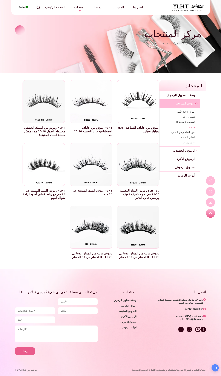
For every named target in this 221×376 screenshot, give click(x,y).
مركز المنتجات (170, 43)
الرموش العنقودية (128, 311)
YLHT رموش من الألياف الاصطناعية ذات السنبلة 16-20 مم (93, 131)
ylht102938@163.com (191, 319)
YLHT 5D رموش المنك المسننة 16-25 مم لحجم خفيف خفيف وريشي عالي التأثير (139, 194)
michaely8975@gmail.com (189, 316)
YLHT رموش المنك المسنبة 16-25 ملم (92, 192)
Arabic (22, 7)
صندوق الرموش (128, 322)
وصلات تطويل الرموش (125, 300)
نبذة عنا (99, 7)
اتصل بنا (138, 7)
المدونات (118, 7)
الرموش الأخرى (129, 316)
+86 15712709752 (194, 308)
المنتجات (79, 7)
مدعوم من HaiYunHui (26, 370)
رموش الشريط (129, 305)
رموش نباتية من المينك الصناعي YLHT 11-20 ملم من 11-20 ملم (139, 255)
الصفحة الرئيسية (55, 7)
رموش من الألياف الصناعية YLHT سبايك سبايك (138, 129)
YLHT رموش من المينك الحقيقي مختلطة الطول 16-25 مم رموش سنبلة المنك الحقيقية (44, 131)
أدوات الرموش (129, 327)
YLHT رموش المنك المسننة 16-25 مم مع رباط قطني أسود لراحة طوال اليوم (44, 194)
